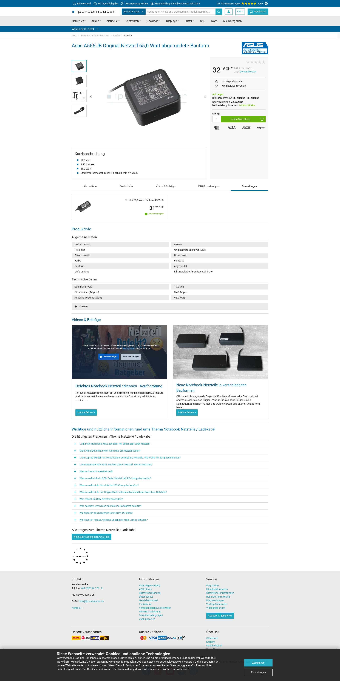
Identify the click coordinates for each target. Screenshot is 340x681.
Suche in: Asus (131, 11)
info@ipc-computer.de (92, 601)
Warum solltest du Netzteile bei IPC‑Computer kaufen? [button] (109, 485)
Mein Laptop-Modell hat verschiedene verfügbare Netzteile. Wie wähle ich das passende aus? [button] (130, 457)
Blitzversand (84, 3)
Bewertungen (249, 186)
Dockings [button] (152, 21)
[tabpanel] (148, 96)
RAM (214, 21)
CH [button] (239, 11)
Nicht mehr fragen (131, 356)
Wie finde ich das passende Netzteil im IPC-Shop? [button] (106, 512)
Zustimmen (258, 662)
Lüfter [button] (188, 21)
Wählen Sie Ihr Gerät (83, 29)
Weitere (83, 306)
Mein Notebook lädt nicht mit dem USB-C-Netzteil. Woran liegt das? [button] (116, 464)
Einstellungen (258, 672)
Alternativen (90, 186)
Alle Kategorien (232, 21)
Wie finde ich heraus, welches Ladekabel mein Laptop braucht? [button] (114, 519)
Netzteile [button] (112, 21)
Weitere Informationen (176, 669)
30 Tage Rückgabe (107, 3)
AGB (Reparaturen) (149, 585)
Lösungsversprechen (136, 3)
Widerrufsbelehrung (150, 611)
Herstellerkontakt (148, 600)
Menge (216, 113)
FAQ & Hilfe (212, 585)
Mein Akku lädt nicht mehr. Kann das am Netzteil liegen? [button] (110, 450)
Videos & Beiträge (165, 186)
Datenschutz (146, 596)
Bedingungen (128, 348)
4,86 (240, 3)
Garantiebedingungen (151, 615)
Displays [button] (171, 21)
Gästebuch (212, 638)
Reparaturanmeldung (218, 596)
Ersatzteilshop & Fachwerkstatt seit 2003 (177, 3)
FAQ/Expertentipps (208, 186)
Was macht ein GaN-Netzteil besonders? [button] (101, 499)
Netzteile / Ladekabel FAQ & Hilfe (91, 536)
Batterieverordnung (149, 593)
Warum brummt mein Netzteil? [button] (96, 471)
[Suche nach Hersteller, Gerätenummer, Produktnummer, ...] (219, 12)
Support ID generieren (220, 615)
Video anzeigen (110, 356)
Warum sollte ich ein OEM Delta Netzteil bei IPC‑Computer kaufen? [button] (115, 478)
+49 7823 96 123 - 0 (92, 588)
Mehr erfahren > (86, 412)
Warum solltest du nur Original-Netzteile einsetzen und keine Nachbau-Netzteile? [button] (123, 492)
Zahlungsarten (147, 619)
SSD (203, 21)
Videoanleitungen (215, 607)
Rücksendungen (215, 600)
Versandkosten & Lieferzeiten (155, 607)
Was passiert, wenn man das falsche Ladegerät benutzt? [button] (110, 506)
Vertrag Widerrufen (216, 604)
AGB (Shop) (145, 589)
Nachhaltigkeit (214, 645)
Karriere (210, 641)
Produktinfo (126, 186)
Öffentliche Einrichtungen (220, 593)
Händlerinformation (217, 589)
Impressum (145, 604)
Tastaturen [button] (132, 21)
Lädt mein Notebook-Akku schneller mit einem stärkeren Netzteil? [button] (115, 443)
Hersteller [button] (78, 21)
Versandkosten (248, 71)
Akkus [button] (95, 21)
